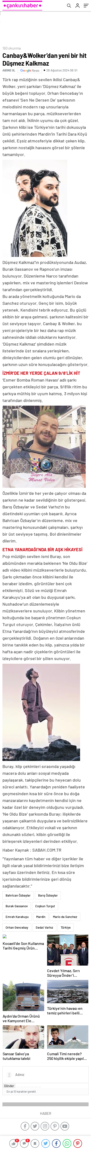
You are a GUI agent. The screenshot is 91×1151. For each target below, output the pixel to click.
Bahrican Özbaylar (18, 895)
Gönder (9, 1086)
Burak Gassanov (17, 906)
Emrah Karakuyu (17, 917)
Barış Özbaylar (48, 895)
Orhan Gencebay (17, 927)
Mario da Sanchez (65, 917)
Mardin (40, 917)
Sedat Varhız (44, 927)
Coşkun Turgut (45, 906)
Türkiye (66, 927)
